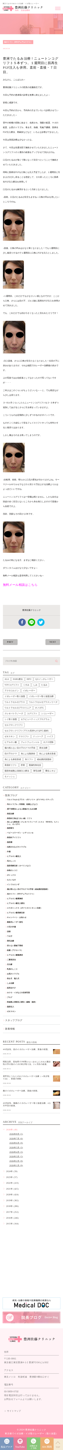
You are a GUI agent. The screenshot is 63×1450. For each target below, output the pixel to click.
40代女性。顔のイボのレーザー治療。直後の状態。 (26, 1049)
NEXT (53, 642)
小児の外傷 (11, 927)
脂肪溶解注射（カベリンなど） (19, 866)
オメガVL (39, 708)
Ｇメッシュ (10, 776)
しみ (35, 685)
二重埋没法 (11, 960)
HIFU (29, 679)
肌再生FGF (11, 988)
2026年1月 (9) (16, 1165)
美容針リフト (11, 765)
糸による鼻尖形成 (47, 754)
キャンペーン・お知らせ (16, 917)
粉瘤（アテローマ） (15, 950)
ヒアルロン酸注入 (14, 856)
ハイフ (50, 736)
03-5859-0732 (11, 1391)
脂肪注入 (10, 1007)
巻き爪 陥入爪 (13, 978)
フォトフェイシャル (30, 742)
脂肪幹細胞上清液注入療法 (17, 771)
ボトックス (11, 875)
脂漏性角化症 (35, 765)
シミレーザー (47, 713)
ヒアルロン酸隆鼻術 (15, 955)
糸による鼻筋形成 (13, 759)
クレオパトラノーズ (14, 713)
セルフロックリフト (14, 725)
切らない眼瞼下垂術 (15, 946)
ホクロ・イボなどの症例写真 (18, 993)
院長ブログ (11, 795)
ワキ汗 (9, 936)
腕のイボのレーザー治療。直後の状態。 (21, 1091)
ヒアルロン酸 (11, 742)
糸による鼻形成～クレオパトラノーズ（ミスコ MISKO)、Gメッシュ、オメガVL (33, 823)
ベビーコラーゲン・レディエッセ (20, 833)
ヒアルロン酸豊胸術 (15, 899)
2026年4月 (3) (16, 1152)
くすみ (26, 685)
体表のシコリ (12, 870)
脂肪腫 (9, 842)
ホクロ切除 (48, 742)
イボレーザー (29, 691)
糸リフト (29, 759)
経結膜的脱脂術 (44, 759)
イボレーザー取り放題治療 (41, 696)
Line (31, 622)
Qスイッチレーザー (44, 679)
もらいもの (11, 880)
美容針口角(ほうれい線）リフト (19, 818)
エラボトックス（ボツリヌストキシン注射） (24, 908)
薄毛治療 (37, 771)
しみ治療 (10, 983)
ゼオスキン (10, 736)
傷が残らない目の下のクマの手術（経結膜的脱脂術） (28, 889)
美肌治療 (10, 814)
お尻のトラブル (13, 974)
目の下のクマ (11, 754)
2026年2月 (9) (16, 1161)
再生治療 (43, 748)
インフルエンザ (13, 884)
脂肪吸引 (10, 828)
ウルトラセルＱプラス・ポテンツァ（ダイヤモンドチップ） (30, 800)
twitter (41, 622)
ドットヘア (38, 736)
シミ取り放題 (11, 719)
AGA (7, 679)
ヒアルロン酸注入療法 (16, 903)
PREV (10, 642)
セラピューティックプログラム (35, 719)
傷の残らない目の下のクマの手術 (20, 748)
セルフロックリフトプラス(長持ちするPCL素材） (27, 731)
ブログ (9, 997)
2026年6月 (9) (16, 1143)
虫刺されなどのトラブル (16, 847)
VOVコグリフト (12, 685)
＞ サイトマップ (12, 1411)
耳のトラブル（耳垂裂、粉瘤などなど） (23, 804)
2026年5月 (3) (16, 1148)
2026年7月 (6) (16, 1139)
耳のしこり (11, 861)
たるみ (44, 685)
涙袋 (9, 931)
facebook (22, 622)
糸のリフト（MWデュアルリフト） (18, 42)
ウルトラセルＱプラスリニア (18, 708)
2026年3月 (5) (16, 1156)
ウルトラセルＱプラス (15, 702)
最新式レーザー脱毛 (15, 922)
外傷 (9, 852)
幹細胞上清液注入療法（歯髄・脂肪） (22, 1002)
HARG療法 (18, 679)
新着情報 (10, 1029)
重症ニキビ (50, 771)
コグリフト (32, 713)
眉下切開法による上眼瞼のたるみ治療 (22, 809)
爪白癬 (9, 964)
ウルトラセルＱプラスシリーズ (43, 702)
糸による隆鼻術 (28, 754)
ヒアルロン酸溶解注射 (16, 913)
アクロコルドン (12, 691)
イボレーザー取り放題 (15, 696)
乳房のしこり (12, 969)
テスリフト (24, 736)
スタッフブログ (13, 1020)
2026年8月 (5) (16, 1134)
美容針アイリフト (14, 837)
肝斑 (23, 765)
